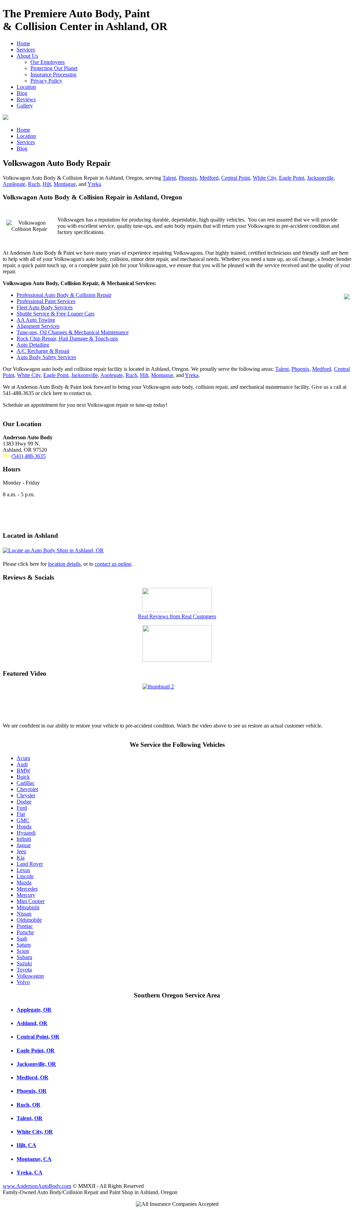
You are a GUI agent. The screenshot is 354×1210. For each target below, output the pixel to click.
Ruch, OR (28, 1105)
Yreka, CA (30, 1172)
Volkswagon (30, 976)
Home (23, 43)
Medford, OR (32, 1077)
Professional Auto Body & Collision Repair (64, 295)
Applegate (14, 184)
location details (64, 564)
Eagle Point (291, 178)
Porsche (25, 932)
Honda (24, 826)
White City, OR (35, 1132)
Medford (208, 178)
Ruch (34, 184)
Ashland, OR (32, 1023)
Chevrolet (27, 789)
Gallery (25, 106)
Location (26, 87)
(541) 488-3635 (28, 456)
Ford (22, 808)
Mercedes (27, 889)
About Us (27, 56)
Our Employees (47, 62)
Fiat (21, 814)
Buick (23, 777)
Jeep (21, 851)
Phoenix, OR (32, 1091)
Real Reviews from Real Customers (177, 616)
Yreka (94, 184)
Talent (169, 178)
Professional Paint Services (46, 301)
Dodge (24, 802)
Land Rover (30, 864)
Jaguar (24, 845)
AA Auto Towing (36, 320)
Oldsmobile (29, 920)
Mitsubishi (28, 907)
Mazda (24, 882)
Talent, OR (30, 1118)
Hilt (47, 184)
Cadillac (26, 783)
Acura (23, 758)
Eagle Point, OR (36, 1050)
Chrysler (26, 795)
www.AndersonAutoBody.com (37, 1186)
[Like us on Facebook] (177, 660)
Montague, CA (34, 1159)
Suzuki (24, 963)
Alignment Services (38, 326)
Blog (22, 93)
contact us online (113, 564)
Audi (22, 764)
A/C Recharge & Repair (43, 351)
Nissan (24, 914)
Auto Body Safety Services (46, 357)
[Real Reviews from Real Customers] (177, 610)
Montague (65, 184)
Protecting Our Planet (53, 68)
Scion (23, 951)
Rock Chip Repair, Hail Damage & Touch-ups (67, 338)
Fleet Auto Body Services (45, 307)
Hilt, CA (26, 1145)
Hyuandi (26, 833)
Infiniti (24, 839)
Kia (21, 858)
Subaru (24, 957)
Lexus (23, 870)
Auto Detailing (33, 345)
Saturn (24, 945)
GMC (23, 820)
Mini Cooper (31, 901)
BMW (23, 770)
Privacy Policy (46, 81)
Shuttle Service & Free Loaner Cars (55, 314)
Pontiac (25, 926)
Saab (22, 938)
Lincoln (25, 876)
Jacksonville (320, 178)
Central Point (235, 178)
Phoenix (188, 178)
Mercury (26, 895)
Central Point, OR (38, 1037)
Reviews (26, 99)
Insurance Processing (53, 74)
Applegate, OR (34, 1010)
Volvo (23, 982)
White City (264, 178)
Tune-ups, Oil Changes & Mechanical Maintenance (73, 332)
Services (26, 50)
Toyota (24, 970)
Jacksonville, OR (36, 1064)
